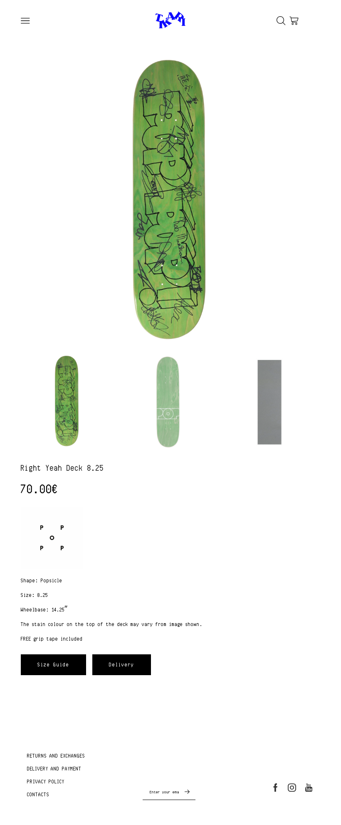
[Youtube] (308, 787)
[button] (53, 664)
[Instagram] (292, 787)
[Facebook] (275, 787)
